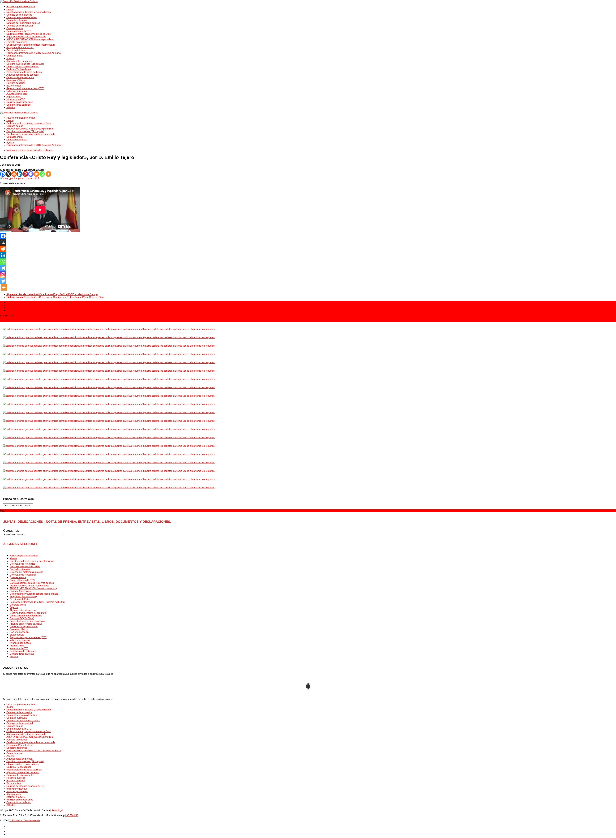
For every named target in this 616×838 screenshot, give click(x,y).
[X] (8, 174)
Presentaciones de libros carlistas (24, 72)
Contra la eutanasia (16, 20)
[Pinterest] (25, 174)
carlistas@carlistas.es (11, 320)
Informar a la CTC (15, 99)
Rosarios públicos (15, 80)
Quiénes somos (14, 28)
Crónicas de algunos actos (20, 77)
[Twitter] (3, 281)
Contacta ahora (14, 55)
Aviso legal (57, 810)
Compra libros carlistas (18, 104)
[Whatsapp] (42, 174)
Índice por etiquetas (16, 91)
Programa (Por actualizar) (20, 47)
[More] (48, 174)
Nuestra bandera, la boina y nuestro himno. (28, 12)
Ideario (9, 9)
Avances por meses (17, 93)
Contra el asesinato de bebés (21, 17)
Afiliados (10, 107)
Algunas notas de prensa (19, 61)
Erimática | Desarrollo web (25, 820)
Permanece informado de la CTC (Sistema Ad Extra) (33, 53)
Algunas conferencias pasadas (22, 74)
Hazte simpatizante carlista (20, 6)
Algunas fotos (13, 96)
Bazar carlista (13, 85)
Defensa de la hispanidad (19, 25)
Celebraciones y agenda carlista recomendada (30, 44)
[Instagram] (3, 274)
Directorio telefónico (16, 50)
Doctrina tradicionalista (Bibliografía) (25, 63)
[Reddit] (14, 174)
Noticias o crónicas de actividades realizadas (30, 150)
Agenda (10, 58)
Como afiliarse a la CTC (18, 31)
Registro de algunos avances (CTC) (25, 88)
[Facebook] (3, 174)
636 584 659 (71, 815)
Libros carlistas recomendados (22, 66)
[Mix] (36, 174)
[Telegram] (3, 268)
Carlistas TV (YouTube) (18, 69)
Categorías (11, 530)
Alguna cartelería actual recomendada (26, 36)
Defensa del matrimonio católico (23, 22)
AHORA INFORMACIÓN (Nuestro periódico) (30, 39)
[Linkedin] (19, 174)
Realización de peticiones (19, 102)
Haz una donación (15, 83)
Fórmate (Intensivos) (17, 42)
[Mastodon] (31, 174)
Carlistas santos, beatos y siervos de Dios (28, 33)
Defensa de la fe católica (19, 14)
